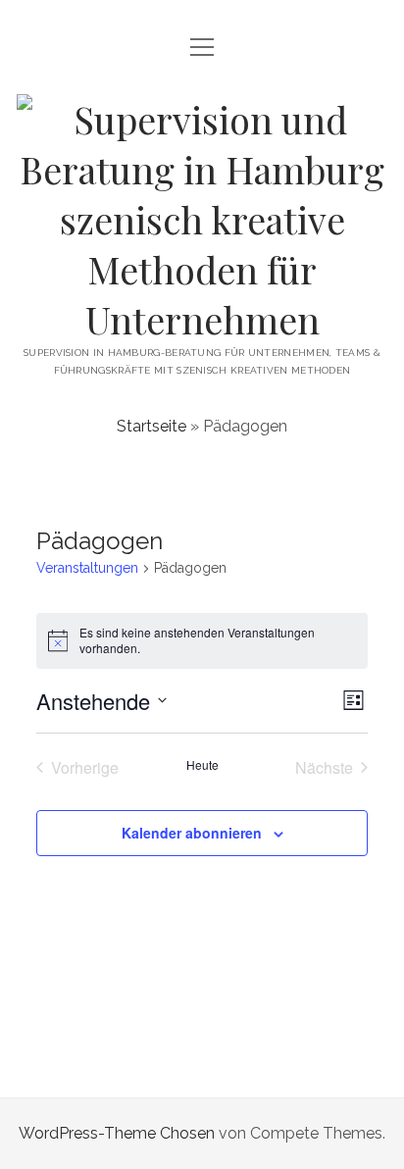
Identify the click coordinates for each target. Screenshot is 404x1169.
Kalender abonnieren (192, 832)
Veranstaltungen (87, 568)
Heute (202, 765)
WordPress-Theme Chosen (117, 1133)
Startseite (151, 426)
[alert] (202, 641)
